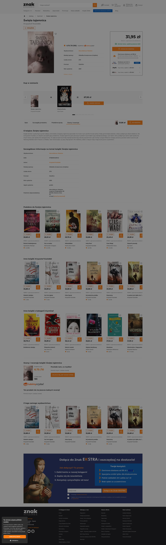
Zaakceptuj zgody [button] (14, 536)
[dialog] (15, 530)
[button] (14, 540)
